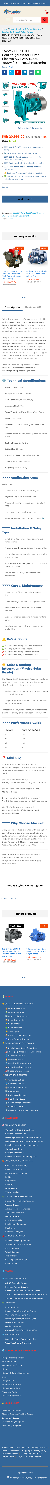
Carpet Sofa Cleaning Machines (19, 1130)
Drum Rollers (11, 1188)
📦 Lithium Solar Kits (15, 1008)
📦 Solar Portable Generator (18, 1035)
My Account (7, 1448)
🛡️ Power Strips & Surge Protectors (21, 1110)
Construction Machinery (16, 1165)
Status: (5, 141)
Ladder (8, 1177)
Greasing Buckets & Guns (16, 1260)
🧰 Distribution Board (15, 1099)
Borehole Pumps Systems (17, 1287)
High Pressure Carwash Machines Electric (24, 1141)
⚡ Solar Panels (12, 1024)
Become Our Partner (36, 3)
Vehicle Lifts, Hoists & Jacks (18, 1244)
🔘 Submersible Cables (16, 1087)
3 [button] (27, 297)
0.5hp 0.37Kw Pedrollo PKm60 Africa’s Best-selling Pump (36, 273)
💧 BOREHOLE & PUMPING (14, 1278)
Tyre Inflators (11, 1256)
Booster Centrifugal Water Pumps (28, 213)
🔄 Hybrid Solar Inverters (16, 1016)
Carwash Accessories (15, 1153)
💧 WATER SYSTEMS (11, 1334)
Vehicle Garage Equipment (17, 1241)
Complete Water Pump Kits (17, 1315)
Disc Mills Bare (12, 1216)
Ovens (4, 1377)
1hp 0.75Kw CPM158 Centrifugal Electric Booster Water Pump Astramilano (11, 952)
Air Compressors (12, 1248)
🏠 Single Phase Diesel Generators (21, 1048)
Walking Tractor (12, 1205)
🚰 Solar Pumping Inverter (17, 1039)
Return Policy (8, 1457)
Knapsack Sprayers (14, 1232)
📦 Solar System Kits (14, 1020)
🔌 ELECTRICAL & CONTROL (14, 1075)
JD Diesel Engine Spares (13, 1422)
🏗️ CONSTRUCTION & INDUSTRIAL (17, 1161)
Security (9, 1184)
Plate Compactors (13, 1169)
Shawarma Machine (11, 1388)
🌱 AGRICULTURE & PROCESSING (17, 1196)
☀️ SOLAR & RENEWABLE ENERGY (17, 1004)
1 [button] (22, 297)
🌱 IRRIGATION (8, 1302)
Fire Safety (10, 1181)
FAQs (20, 1457)
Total (11, 67)
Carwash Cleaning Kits (15, 1134)
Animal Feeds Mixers (14, 1212)
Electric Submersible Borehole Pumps (22, 1291)
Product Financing (10, 1451)
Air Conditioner (9, 1361)
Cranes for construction (16, 1173)
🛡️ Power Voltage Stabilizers (18, 1103)
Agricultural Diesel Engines (17, 1209)
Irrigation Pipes (12, 1307)
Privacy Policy (22, 1448)
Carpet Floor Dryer (14, 1149)
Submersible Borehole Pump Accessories (24, 1298)
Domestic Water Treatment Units (20, 1339)
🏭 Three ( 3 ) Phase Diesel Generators (23, 1052)
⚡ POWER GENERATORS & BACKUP (18, 1043)
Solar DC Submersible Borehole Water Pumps (26, 1294)
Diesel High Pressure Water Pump (20, 1319)
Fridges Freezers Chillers (13, 1358)
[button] (10, 267)
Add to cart (25, 199)
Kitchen (5, 1369)
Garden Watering (13, 1326)
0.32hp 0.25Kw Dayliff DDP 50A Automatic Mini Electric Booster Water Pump (12, 275)
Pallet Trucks (11, 1263)
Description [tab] (12, 307)
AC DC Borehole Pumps (16, 1283)
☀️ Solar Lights (12, 1031)
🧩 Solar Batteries (13, 1028)
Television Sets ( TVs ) (12, 1365)
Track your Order (39, 1448)
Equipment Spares (10, 1418)
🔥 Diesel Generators (15, 1059)
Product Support (33, 1457)
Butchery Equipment (11, 1384)
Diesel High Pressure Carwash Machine (23, 1137)
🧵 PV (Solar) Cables (14, 1084)
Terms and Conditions (32, 1454)
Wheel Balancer (12, 1252)
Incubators (10, 1228)
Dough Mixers (8, 1381)
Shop (23, 3)
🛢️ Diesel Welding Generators (18, 1063)
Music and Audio (9, 1392)
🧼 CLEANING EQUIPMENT (14, 1125)
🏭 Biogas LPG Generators (17, 1071)
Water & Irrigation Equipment (15, 216)
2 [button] (25, 297)
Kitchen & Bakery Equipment (15, 1373)
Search (44, 20)
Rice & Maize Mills (13, 1220)
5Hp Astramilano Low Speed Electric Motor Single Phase (36, 951)
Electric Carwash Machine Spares (20, 1157)
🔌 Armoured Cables (14, 1080)
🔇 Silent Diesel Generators (18, 1067)
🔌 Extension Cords (14, 1106)
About (6, 3)
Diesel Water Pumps (14, 1322)
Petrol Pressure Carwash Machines (21, 1145)
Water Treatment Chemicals (18, 1343)
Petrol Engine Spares (11, 1425)
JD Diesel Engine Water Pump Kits (21, 1330)
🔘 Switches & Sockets (15, 1095)
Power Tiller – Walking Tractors (19, 1201)
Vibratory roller (12, 1192)
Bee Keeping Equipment (16, 1224)
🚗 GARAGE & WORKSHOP (13, 1236)
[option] (13, 268)
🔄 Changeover (12, 1091)
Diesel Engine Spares (11, 1410)
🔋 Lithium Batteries (14, 1012)
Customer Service (10, 1454)
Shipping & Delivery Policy (34, 1451)
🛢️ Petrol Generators (15, 1055)
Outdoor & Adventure (11, 1396)
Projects (15, 3)
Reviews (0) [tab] (33, 307)
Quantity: (5, 187)
